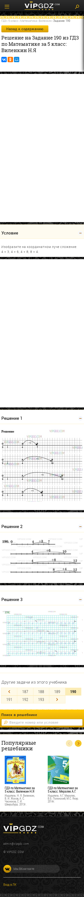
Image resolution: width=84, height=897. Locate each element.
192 (25, 699)
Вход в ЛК (9, 884)
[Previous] (9, 691)
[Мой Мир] (16, 59)
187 (25, 691)
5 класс (13, 21)
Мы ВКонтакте (23, 869)
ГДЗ (3, 21)
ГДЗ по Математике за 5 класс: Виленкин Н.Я (20, 789)
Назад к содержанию (24, 29)
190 (73, 691)
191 (9, 699)
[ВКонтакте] (4, 59)
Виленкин (45, 21)
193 (41, 699)
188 (41, 691)
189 (57, 691)
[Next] (57, 699)
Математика (28, 21)
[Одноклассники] (10, 59)
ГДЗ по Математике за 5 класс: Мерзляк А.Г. (63, 789)
